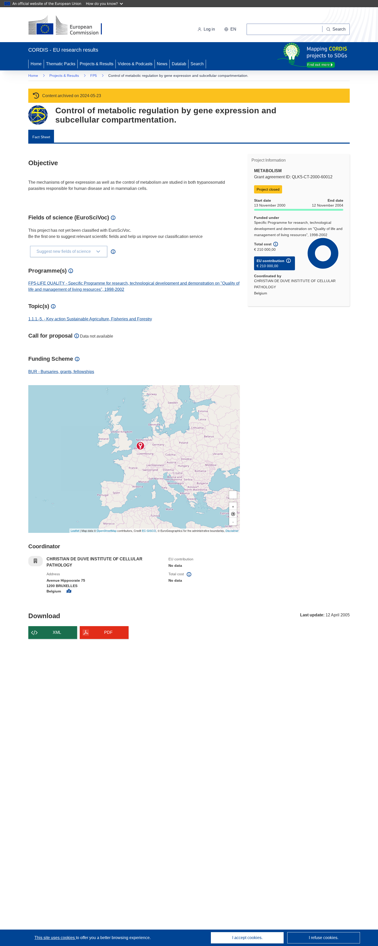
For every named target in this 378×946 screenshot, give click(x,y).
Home (36, 64)
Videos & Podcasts (135, 64)
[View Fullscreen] (233, 495)
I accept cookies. (247, 937)
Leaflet (75, 530)
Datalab (179, 64)
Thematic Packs (60, 64)
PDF (108, 632)
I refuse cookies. (323, 937)
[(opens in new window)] (69, 25)
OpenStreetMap (106, 530)
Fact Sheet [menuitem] (41, 137)
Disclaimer (232, 530)
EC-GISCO (149, 530)
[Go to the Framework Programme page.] (38, 115)
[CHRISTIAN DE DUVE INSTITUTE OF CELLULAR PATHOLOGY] (140, 446)
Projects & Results (96, 64)
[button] (230, 29)
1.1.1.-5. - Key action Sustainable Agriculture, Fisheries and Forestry (90, 319)
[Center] (233, 514)
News (162, 64)
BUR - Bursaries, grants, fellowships (61, 371)
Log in (209, 29)
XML (57, 632)
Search (197, 64)
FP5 (93, 75)
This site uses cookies (55, 937)
